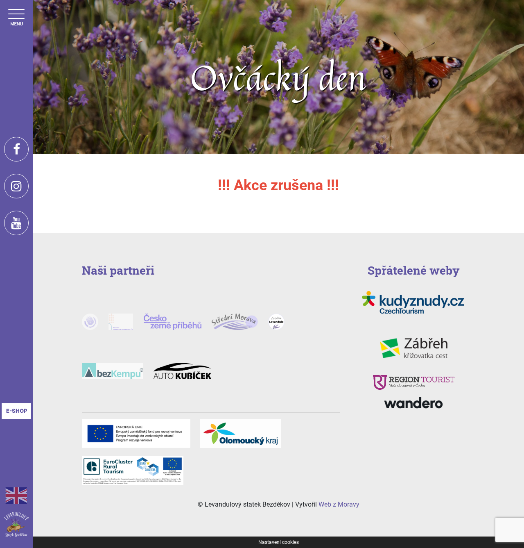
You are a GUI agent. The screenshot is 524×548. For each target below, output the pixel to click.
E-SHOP (16, 410)
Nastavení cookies (278, 542)
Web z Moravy (338, 504)
